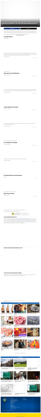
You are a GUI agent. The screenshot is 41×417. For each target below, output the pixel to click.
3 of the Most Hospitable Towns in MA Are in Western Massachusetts (6, 368)
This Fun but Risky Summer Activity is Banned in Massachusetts (33, 394)
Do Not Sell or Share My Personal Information (15, 407)
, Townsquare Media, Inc (7, 410)
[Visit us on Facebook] (23, 399)
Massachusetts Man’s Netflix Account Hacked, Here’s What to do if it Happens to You (33, 381)
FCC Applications (12, 402)
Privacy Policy (11, 405)
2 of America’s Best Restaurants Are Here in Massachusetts (20, 394)
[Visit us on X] (24, 399)
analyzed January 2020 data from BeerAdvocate (22, 218)
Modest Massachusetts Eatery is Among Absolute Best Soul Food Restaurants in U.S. (6, 394)
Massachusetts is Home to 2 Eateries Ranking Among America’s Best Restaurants (33, 369)
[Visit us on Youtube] (26, 399)
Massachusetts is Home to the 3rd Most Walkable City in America (20, 381)
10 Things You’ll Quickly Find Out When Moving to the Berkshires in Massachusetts (7, 381)
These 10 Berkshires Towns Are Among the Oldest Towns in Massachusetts (20, 368)
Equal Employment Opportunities (13, 399)
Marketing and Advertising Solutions (14, 400)
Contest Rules (11, 404)
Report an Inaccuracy (12, 403)
